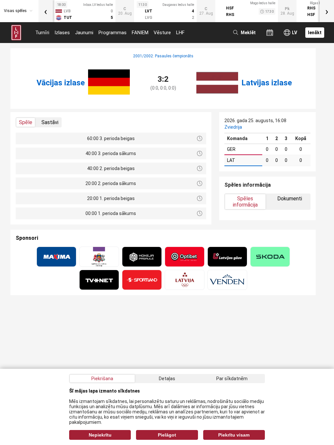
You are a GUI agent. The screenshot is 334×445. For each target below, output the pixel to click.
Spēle (25, 122)
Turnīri (42, 33)
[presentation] (45, 11)
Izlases (62, 33)
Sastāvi (49, 122)
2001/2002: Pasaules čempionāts (163, 56)
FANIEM (140, 33)
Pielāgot (167, 435)
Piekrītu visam (234, 435)
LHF (180, 33)
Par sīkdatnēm (232, 378)
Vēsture (162, 33)
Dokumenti (289, 198)
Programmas (113, 33)
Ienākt (315, 32)
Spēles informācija (245, 201)
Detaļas (167, 378)
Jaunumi (84, 33)
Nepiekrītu (100, 435)
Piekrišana (102, 378)
